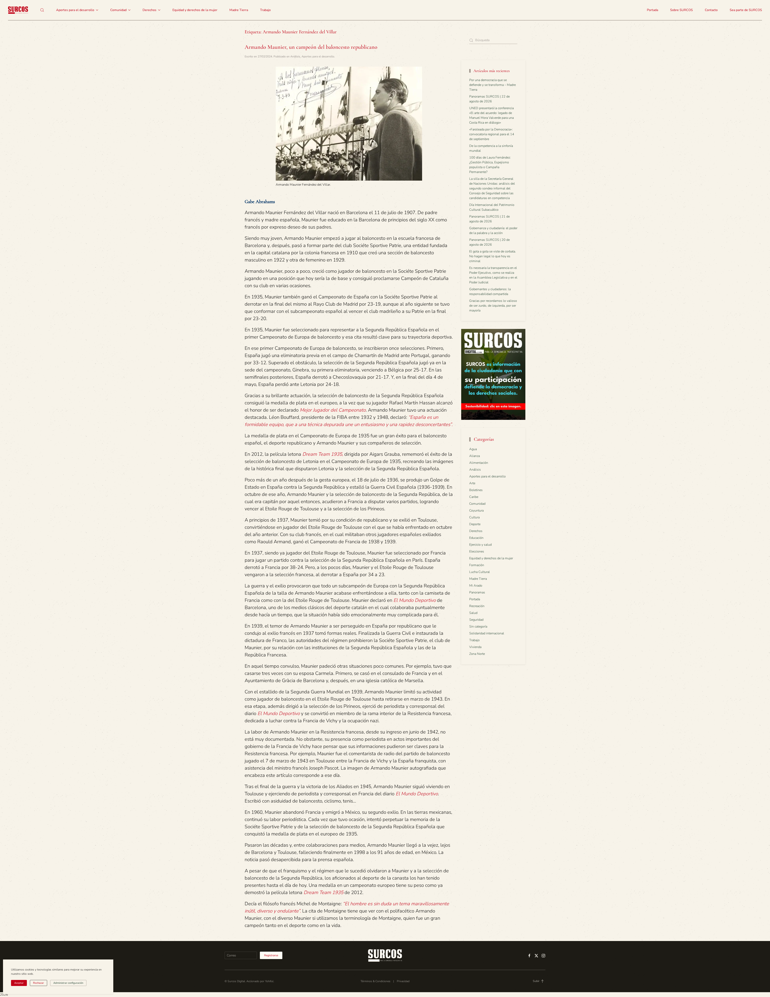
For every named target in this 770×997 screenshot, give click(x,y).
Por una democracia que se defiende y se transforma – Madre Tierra (492, 85)
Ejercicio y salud (480, 544)
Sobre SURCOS (681, 10)
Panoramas (477, 592)
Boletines (476, 490)
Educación (476, 538)
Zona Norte (477, 654)
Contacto (711, 10)
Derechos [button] (149, 10)
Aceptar (19, 983)
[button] (42, 10)
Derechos (475, 531)
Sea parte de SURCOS (746, 10)
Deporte (474, 524)
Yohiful (269, 981)
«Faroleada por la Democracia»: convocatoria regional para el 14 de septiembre (491, 134)
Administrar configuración (68, 983)
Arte (472, 483)
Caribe (473, 497)
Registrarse (271, 955)
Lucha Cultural (479, 572)
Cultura (474, 517)
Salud (473, 613)
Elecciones (476, 551)
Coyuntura (476, 510)
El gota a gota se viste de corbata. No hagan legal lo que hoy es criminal (492, 256)
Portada (652, 10)
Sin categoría (478, 626)
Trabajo (265, 10)
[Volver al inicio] (18, 10)
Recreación (476, 606)
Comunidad (477, 504)
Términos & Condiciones (375, 981)
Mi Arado (475, 585)
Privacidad (403, 981)
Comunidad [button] (118, 10)
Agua (473, 449)
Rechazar (38, 983)
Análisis (295, 56)
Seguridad (476, 620)
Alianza (474, 456)
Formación (476, 565)
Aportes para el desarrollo (318, 56)
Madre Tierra (238, 10)
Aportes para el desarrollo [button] (75, 10)
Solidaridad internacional (486, 633)
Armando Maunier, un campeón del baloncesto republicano (311, 47)
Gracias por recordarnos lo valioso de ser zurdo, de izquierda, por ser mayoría (493, 306)
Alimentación (478, 463)
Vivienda (475, 647)
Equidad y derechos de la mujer (194, 10)
